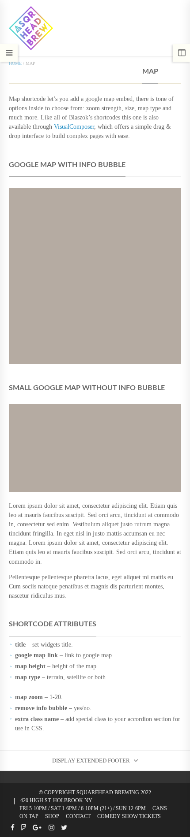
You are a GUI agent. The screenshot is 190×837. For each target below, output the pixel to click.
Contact (78, 816)
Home (15, 63)
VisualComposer (74, 126)
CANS (159, 808)
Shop (52, 816)
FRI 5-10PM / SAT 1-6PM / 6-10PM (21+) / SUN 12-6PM (82, 808)
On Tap (28, 816)
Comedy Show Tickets (129, 816)
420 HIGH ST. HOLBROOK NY (56, 800)
